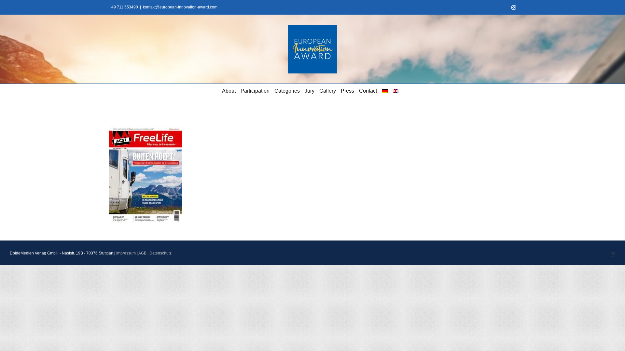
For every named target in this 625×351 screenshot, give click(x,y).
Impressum (126, 253)
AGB (142, 253)
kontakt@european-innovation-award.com (180, 7)
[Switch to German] (385, 90)
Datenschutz (160, 253)
